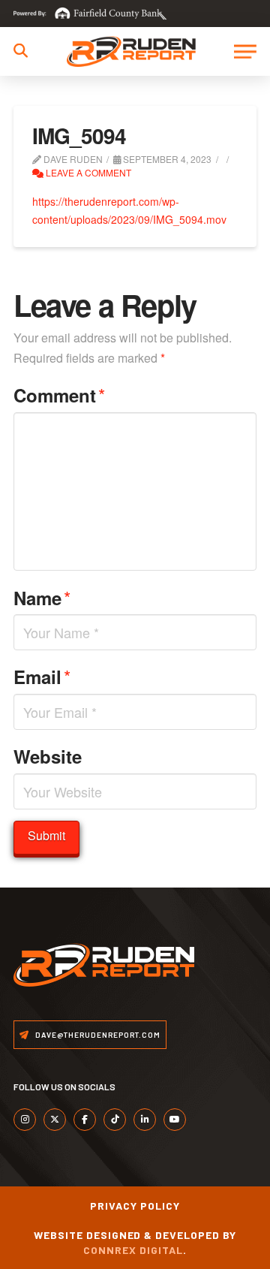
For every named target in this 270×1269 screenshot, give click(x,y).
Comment (59, 394)
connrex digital (133, 1249)
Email (42, 676)
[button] (21, 51)
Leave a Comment (87, 172)
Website (48, 756)
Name (42, 597)
